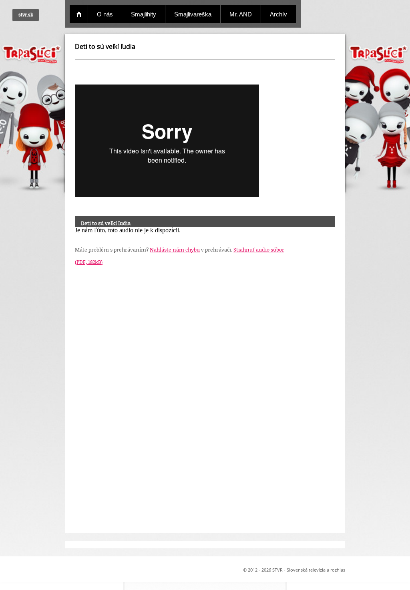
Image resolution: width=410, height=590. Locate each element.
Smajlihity (143, 14)
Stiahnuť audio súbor (258, 249)
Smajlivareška (192, 14)
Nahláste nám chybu (175, 249)
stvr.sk (25, 14)
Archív (278, 14)
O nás (105, 14)
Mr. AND (240, 14)
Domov (79, 14)
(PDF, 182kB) (88, 262)
